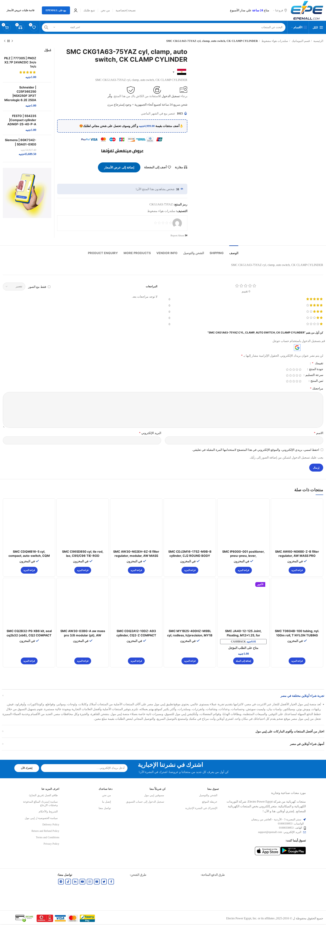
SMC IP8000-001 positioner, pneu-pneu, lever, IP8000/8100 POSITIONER (243, 556)
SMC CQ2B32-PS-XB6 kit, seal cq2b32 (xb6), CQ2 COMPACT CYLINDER (29, 635)
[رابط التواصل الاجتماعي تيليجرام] (61, 881)
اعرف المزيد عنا (50, 788)
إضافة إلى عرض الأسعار (119, 167)
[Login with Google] (297, 347)
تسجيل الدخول (171, 96)
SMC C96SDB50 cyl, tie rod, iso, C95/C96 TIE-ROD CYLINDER (82, 556)
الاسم (318, 433)
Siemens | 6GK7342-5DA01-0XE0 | (20, 142)
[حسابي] (75, 10)
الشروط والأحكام (48, 811)
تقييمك (317, 363)
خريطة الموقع (209, 801)
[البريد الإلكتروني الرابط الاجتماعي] (97, 881)
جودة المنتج (315, 369)
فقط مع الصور (37, 286)
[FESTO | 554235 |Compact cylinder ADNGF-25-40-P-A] (45, 123)
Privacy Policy (51, 843)
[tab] (233, 251)
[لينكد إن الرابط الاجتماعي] (75, 881)
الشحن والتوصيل (208, 795)
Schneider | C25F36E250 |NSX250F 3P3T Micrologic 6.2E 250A (20, 93)
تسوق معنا (213, 788)
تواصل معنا (105, 808)
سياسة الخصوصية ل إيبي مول (41, 818)
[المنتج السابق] (12, 41)
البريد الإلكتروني (150, 433)
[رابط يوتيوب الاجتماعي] (82, 881)
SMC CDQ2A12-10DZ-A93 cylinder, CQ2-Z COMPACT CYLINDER (136, 635)
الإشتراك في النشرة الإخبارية (201, 808)
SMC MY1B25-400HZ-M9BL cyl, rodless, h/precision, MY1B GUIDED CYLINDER (189, 635)
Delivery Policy (50, 824)
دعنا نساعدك (105, 788)
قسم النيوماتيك (300, 40)
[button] (243, 661)
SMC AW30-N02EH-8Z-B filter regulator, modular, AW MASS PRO (136, 556)
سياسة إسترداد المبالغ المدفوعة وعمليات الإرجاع (40, 803)
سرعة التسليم (314, 374)
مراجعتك (316, 388)
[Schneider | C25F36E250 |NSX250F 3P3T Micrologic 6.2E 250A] (45, 96)
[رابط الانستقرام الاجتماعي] (89, 881)
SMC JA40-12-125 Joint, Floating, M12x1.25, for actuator (243, 635)
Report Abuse (178, 235)
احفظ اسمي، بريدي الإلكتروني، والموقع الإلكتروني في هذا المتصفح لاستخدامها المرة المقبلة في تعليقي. (255, 449)
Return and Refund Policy (45, 831)
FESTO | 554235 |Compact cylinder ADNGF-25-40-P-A (21, 120)
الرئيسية (318, 40)
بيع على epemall (56, 10)
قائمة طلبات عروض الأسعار (20, 10)
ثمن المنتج (316, 380)
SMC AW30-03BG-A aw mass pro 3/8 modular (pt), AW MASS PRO (82, 635)
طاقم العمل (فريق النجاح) (43, 795)
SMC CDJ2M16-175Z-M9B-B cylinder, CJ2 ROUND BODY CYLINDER (189, 556)
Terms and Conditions (47, 837)
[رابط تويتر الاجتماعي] (104, 881)
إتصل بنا (106, 801)
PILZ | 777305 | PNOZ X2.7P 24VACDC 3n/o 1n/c (20, 62)
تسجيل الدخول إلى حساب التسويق (145, 801)
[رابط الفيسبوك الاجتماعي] (111, 881)
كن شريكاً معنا (158, 788)
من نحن (106, 795)
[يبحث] (46, 27)
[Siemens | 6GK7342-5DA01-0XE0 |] (45, 147)
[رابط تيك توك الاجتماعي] (68, 881)
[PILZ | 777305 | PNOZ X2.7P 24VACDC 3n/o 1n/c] (45, 67)
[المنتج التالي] (5, 41)
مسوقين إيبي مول (154, 795)
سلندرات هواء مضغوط (274, 40)
